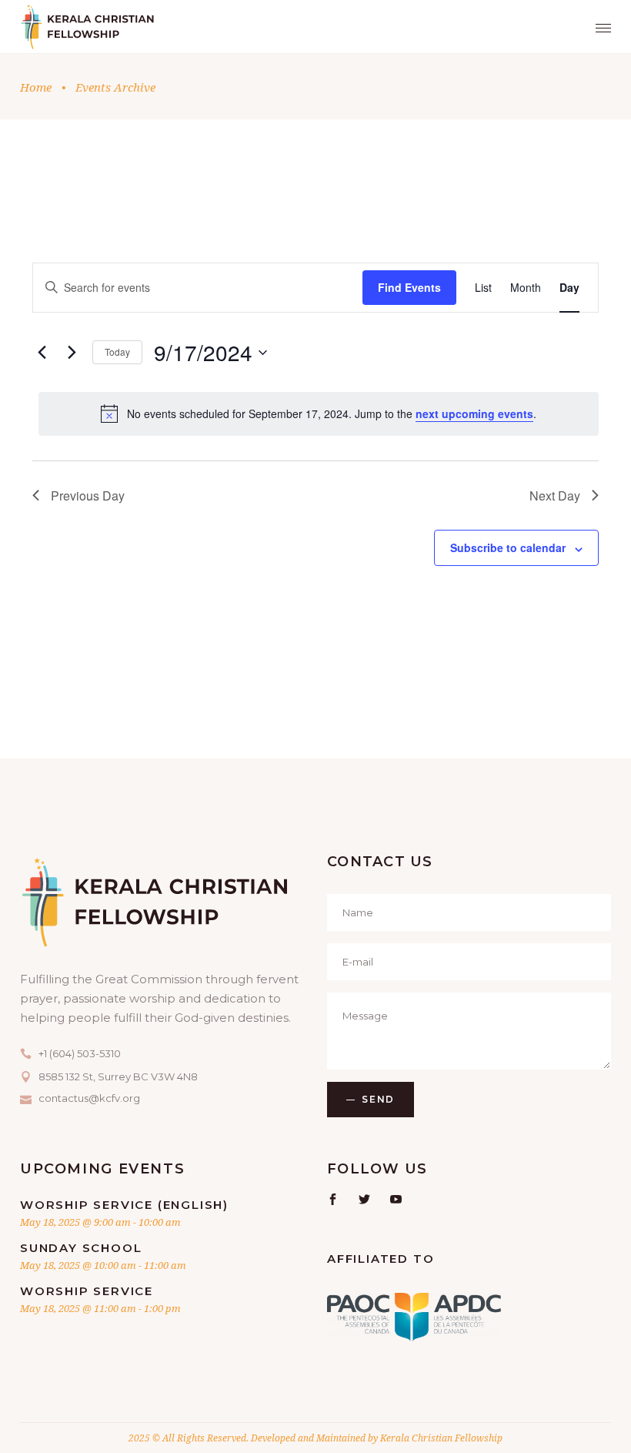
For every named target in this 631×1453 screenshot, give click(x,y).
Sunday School (81, 1247)
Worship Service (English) (124, 1204)
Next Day (554, 495)
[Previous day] (41, 352)
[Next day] (71, 352)
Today (117, 351)
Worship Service (86, 1291)
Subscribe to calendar (508, 547)
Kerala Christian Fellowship (441, 1438)
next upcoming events (474, 413)
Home (36, 87)
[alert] (318, 413)
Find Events (409, 287)
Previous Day (88, 495)
